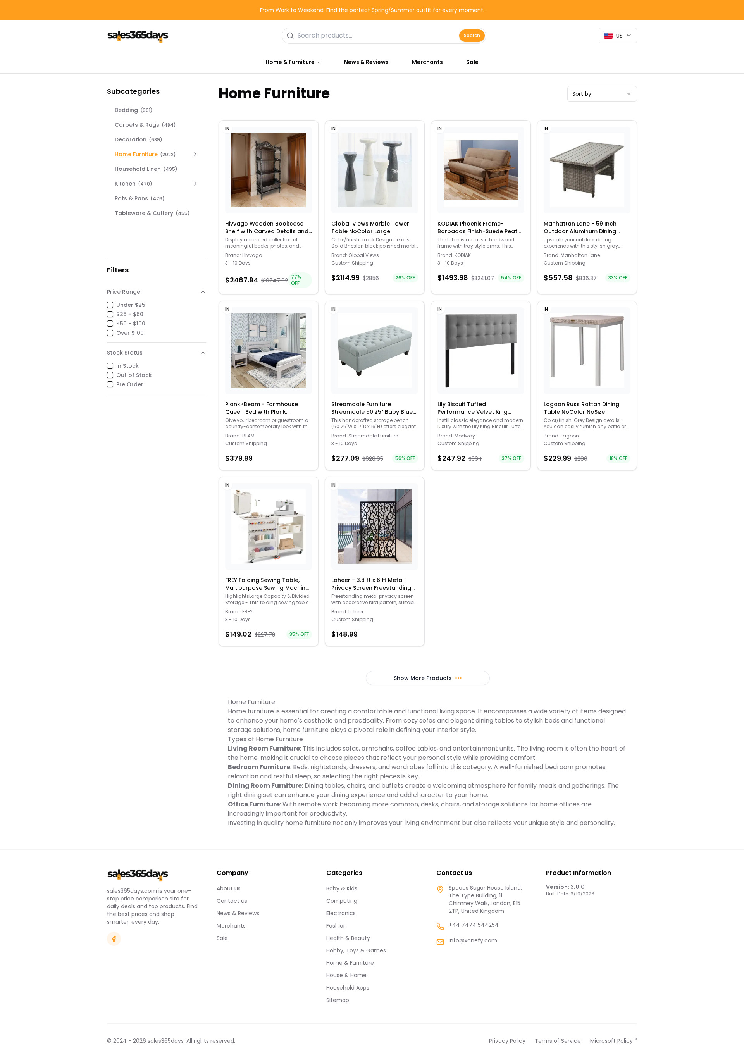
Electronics (341, 913)
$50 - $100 (130, 323)
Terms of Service (558, 1041)
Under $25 (130, 305)
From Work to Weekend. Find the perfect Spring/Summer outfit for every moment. (372, 10)
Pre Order (129, 384)
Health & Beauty (348, 938)
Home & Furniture (350, 963)
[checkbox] (110, 305)
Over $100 (130, 333)
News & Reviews (366, 62)
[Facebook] (114, 939)
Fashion (336, 926)
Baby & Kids (341, 888)
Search (472, 35)
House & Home (346, 975)
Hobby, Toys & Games (356, 950)
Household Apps (347, 988)
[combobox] (602, 94)
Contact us (232, 901)
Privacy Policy (507, 1041)
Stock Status (125, 352)
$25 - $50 (129, 314)
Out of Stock (134, 375)
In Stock (127, 365)
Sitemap (337, 1000)
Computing (341, 901)
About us (229, 888)
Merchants (427, 62)
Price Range (123, 292)
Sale (472, 62)
